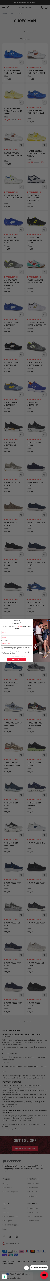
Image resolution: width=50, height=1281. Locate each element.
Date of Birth (4, 641)
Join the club (16, 659)
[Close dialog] (48, 621)
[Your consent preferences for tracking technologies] (4, 1276)
